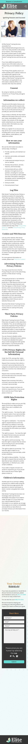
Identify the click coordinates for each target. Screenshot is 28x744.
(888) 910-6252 (19, 599)
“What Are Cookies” (19, 259)
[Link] (9, 6)
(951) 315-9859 (21, 595)
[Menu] (25, 6)
